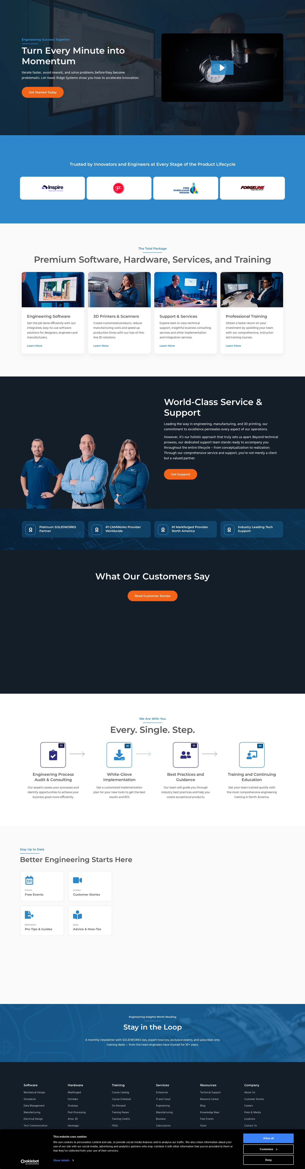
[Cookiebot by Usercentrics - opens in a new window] (29, 1162)
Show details (61, 1160)
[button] (43, 92)
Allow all (268, 1138)
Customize (266, 1149)
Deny (268, 1159)
